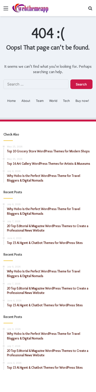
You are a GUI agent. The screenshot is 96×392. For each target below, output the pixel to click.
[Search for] (90, 10)
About (25, 101)
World (53, 101)
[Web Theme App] (30, 8)
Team (40, 101)
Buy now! (82, 101)
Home (11, 101)
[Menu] (5, 10)
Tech (66, 101)
